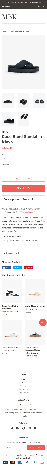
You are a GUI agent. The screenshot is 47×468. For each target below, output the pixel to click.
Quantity (5, 164)
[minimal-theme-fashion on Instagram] (29, 429)
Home (4, 32)
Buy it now (23, 188)
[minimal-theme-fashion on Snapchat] (35, 429)
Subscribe (36, 447)
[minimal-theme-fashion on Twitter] (12, 429)
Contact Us (23, 389)
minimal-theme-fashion (26, 455)
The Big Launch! (23, 405)
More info (28, 199)
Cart (43, 6)
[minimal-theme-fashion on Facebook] (17, 429)
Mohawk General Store (29, 212)
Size (3, 154)
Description (11, 199)
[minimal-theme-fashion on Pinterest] (23, 429)
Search (23, 379)
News (24, 383)
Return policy (23, 393)
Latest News (23, 400)
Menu (7, 6)
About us (23, 386)
